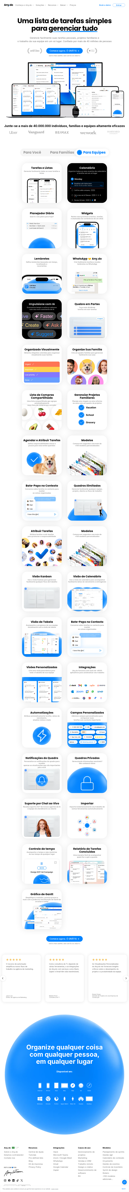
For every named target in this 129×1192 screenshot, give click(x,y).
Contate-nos (9, 1158)
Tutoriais (32, 1155)
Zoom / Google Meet (62, 1158)
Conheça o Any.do (23, 5)
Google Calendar (60, 1167)
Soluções (40, 5)
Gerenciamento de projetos (86, 1153)
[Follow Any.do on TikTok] (17, 1180)
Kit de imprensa (36, 1164)
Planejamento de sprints (113, 1152)
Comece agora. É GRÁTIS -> (64, 50)
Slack (55, 1152)
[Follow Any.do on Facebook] (9, 1180)
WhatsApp (58, 1161)
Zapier (56, 1170)
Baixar (63, 5)
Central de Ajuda (36, 1152)
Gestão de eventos (111, 1164)
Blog (31, 1161)
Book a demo (105, 5)
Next (126, 978)
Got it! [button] (123, 1189)
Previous (3, 978)
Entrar (119, 5)
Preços (73, 5)
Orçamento (108, 1161)
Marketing (82, 1158)
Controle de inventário (113, 1167)
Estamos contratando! (14, 1155)
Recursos (52, 5)
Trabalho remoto (85, 1164)
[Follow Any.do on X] (22, 1180)
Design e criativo (85, 1167)
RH (79, 1176)
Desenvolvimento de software (87, 1171)
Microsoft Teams (60, 1155)
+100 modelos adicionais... (109, 1177)
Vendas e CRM (84, 1161)
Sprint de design (110, 1170)
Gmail (55, 1164)
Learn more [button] (54, 1189)
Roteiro (106, 1173)
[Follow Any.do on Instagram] (5, 1180)
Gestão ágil (108, 1155)
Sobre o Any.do (11, 1152)
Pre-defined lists (36, 1158)
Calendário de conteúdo (113, 1158)
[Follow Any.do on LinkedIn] (13, 1180)
